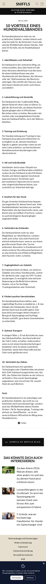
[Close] (44, 563)
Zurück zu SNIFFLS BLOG (25, 442)
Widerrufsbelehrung (23, 543)
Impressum (23, 547)
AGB (23, 559)
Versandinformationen (23, 555)
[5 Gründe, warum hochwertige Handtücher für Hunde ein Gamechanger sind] (8, 516)
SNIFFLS (23, 4)
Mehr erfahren (29, 573)
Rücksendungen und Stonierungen (23, 538)
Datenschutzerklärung (23, 551)
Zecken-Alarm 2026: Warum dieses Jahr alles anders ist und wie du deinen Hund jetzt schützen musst (30, 475)
